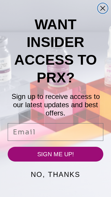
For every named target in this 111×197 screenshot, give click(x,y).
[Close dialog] (102, 8)
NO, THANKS (55, 174)
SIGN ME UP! (55, 154)
